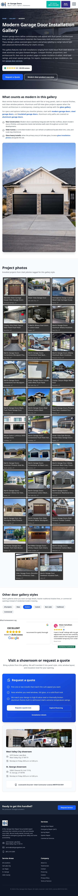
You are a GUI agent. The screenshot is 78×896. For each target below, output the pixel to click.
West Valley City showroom (19, 751)
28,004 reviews (17, 635)
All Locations (6, 863)
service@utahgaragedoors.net (15, 847)
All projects (8, 607)
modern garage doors (61, 111)
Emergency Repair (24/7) (49, 829)
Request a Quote (12, 77)
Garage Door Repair (47, 826)
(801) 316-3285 (10, 851)
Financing (44, 872)
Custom (37, 607)
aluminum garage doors (12, 117)
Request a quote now (23, 708)
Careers (43, 875)
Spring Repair (45, 832)
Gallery (12, 18)
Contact (43, 869)
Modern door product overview (41, 77)
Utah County (6, 875)
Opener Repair (45, 835)
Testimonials (45, 866)
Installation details (39, 715)
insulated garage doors (28, 114)
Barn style (48, 607)
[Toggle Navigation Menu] (74, 4)
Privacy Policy (45, 878)
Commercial (8, 612)
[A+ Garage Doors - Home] (3, 4)
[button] (17, 68)
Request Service (67, 808)
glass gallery (65, 107)
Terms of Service (46, 881)
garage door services (14, 61)
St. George (5, 872)
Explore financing (56, 708)
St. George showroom (16, 767)
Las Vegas (5, 869)
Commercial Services (47, 838)
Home (4, 18)
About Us (44, 863)
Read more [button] (32, 641)
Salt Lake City (6, 866)
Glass (18, 607)
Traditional (60, 607)
